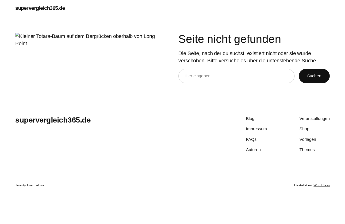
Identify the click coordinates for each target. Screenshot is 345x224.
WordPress (322, 185)
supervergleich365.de (40, 8)
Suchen (314, 76)
